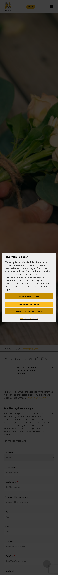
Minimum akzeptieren (29, 311)
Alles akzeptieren (29, 304)
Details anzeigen (29, 296)
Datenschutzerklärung (29, 318)
